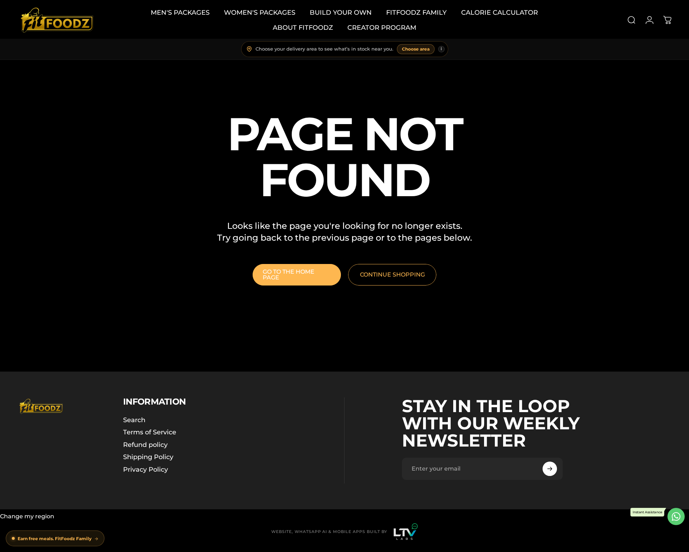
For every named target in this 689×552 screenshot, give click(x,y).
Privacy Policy (145, 469)
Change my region (27, 516)
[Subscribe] (550, 469)
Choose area (416, 49)
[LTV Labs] (406, 531)
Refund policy (145, 445)
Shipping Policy (148, 457)
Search (134, 420)
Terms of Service (149, 432)
